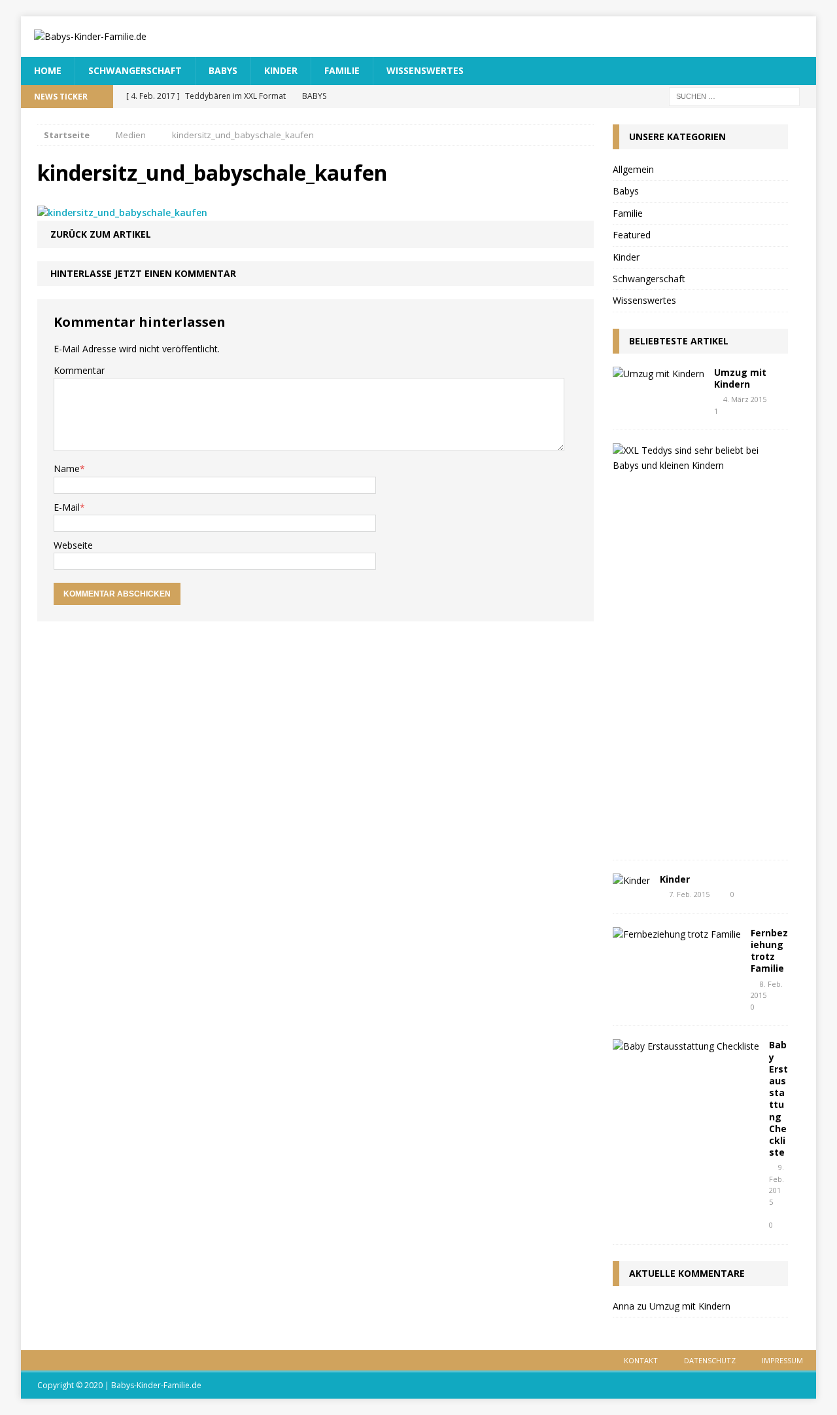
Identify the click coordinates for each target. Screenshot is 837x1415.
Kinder (281, 70)
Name (67, 468)
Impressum (782, 1360)
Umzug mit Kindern (740, 378)
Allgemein (633, 169)
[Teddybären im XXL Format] (695, 465)
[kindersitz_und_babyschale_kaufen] (122, 212)
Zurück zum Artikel (100, 234)
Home (47, 70)
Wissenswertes (425, 70)
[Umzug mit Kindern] (658, 373)
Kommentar (79, 370)
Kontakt (641, 1360)
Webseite (73, 545)
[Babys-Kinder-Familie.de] (418, 36)
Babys (223, 70)
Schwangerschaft (135, 70)
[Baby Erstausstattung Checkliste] (686, 1046)
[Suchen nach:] (734, 95)
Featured (632, 235)
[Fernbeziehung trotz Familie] (677, 934)
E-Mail (67, 507)
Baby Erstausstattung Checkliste (778, 1098)
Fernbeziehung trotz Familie (769, 951)
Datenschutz (710, 1360)
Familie (342, 70)
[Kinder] (631, 880)
